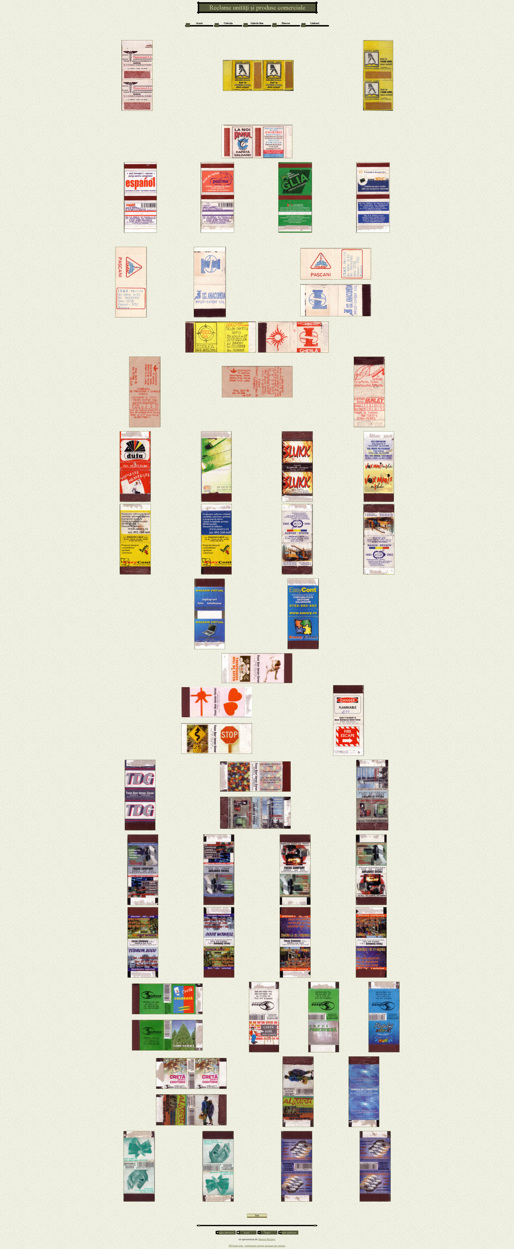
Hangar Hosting (266, 1239)
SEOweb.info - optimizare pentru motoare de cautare (257, 1245)
